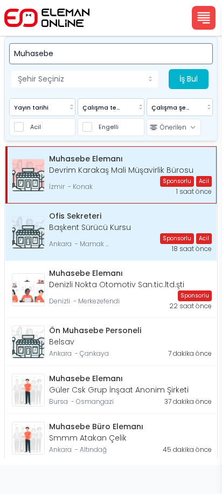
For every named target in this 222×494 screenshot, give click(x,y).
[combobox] (84, 79)
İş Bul (188, 78)
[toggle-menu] (152, 79)
